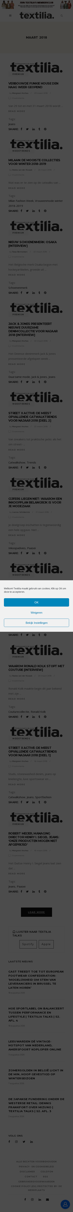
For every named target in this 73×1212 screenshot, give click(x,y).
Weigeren (36, 612)
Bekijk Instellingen (37, 622)
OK (36, 602)
